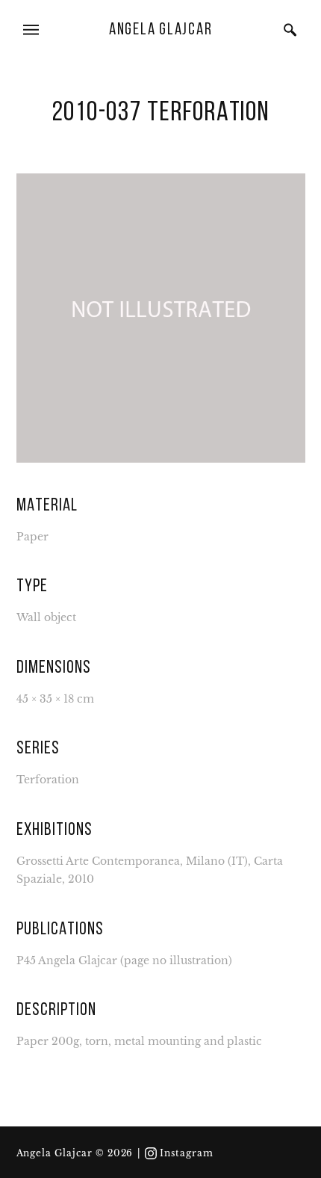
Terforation (47, 780)
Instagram (187, 1153)
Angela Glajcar (161, 30)
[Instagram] (151, 1153)
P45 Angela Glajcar (66, 961)
